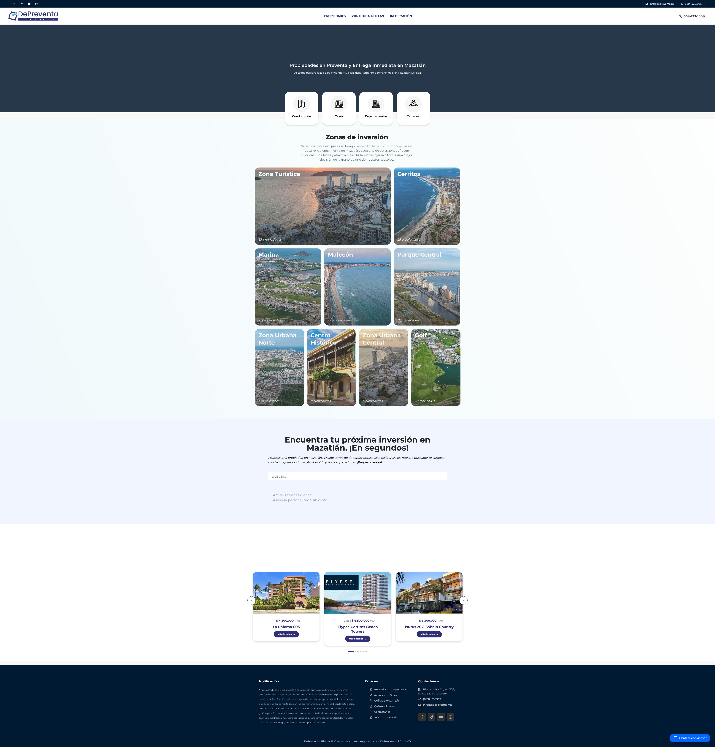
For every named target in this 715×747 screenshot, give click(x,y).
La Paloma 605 (286, 627)
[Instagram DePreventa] (36, 3)
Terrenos (413, 116)
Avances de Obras (385, 695)
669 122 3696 (693, 3)
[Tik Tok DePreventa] (21, 3)
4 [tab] (360, 651)
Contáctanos (382, 711)
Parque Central (419, 254)
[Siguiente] (463, 600)
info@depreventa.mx (437, 704)
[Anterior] (251, 600)
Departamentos (376, 116)
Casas (339, 116)
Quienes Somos (384, 706)
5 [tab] (363, 651)
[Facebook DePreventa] (14, 3)
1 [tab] (351, 651)
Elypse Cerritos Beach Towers (358, 629)
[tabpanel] (286, 609)
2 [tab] (355, 651)
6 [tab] (366, 651)
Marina (268, 254)
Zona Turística (279, 173)
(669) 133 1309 (432, 699)
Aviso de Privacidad (386, 717)
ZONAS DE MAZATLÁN (368, 16)
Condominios (301, 116)
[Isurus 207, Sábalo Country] (429, 606)
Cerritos (408, 173)
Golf (421, 335)
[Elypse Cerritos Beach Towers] (357, 609)
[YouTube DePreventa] (29, 3)
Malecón (340, 254)
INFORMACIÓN (401, 16)
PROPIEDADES (335, 16)
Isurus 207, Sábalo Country (429, 627)
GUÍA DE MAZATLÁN (387, 700)
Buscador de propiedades (390, 689)
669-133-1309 (694, 16)
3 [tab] (358, 651)
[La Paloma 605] (286, 606)
